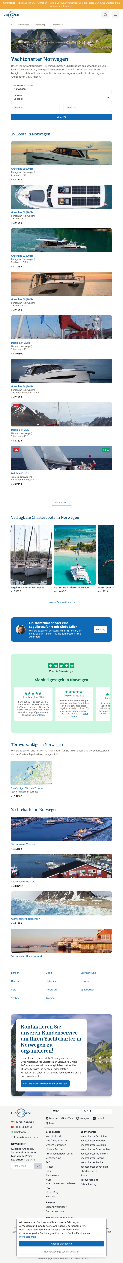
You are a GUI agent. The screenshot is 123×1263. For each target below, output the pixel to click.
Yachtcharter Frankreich (94, 1153)
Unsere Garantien (56, 1145)
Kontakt (100, 629)
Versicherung (53, 1158)
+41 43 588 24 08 (23, 1126)
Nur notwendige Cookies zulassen (61, 1251)
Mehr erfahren (27, 1236)
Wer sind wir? (53, 1136)
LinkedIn (100, 1118)
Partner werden (55, 1211)
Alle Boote (60, 502)
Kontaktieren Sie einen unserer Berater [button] (45, 1083)
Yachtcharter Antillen (92, 1162)
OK (38, 1165)
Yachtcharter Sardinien (94, 1136)
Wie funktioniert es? (57, 1140)
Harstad (15, 981)
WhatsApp (20, 1132)
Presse (50, 1166)
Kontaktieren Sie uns (26, 1137)
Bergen (15, 972)
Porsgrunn (52, 989)
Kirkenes (51, 981)
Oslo (13, 989)
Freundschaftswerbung (59, 1153)
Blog (51, 1123)
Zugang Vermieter (56, 1206)
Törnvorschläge (89, 1179)
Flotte (84, 1175)
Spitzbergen (87, 989)
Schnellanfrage (89, 1184)
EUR (89, 1111)
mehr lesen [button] (39, 714)
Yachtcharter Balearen (93, 1145)
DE (57, 1111)
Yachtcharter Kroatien (93, 1140)
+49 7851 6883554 (24, 1121)
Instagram (85, 1118)
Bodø (49, 972)
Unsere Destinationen (60, 602)
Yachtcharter (23, 24)
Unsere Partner (54, 1149)
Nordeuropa (40, 24)
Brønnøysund (88, 972)
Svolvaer (16, 998)
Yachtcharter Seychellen (94, 1166)
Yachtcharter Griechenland (96, 1149)
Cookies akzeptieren (61, 1243)
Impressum (52, 1175)
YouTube (69, 1118)
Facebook (53, 1118)
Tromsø (50, 998)
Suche (62, 116)
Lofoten (85, 981)
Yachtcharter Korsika (92, 1158)
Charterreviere (89, 1171)
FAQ (48, 1162)
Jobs (48, 1171)
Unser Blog (52, 1192)
